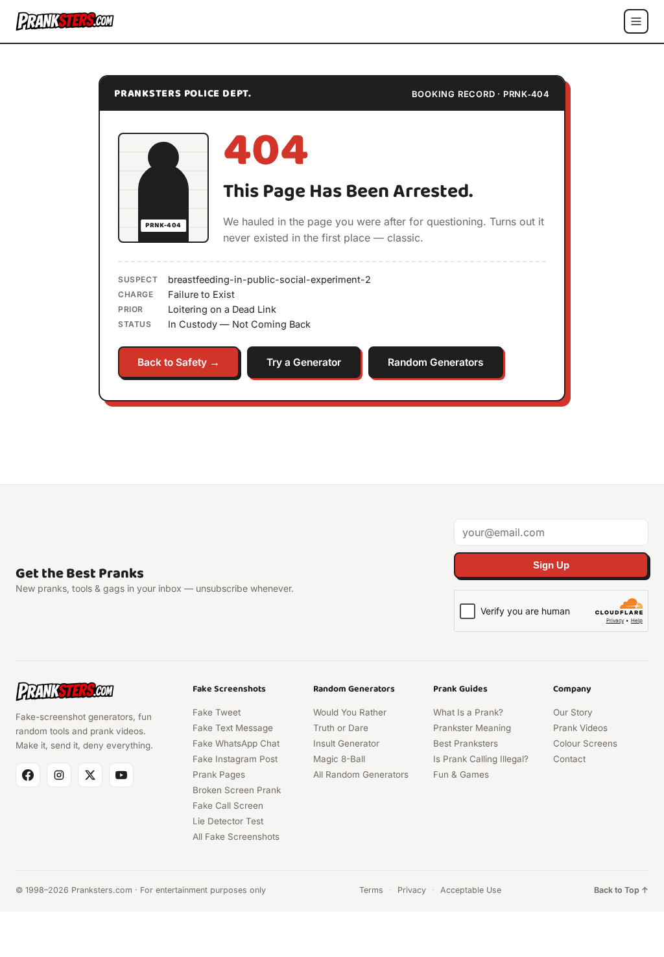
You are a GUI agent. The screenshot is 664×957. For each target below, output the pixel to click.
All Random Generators (361, 774)
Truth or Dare (340, 728)
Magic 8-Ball (339, 759)
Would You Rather (349, 712)
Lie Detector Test (228, 821)
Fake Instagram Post (235, 759)
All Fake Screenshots (236, 836)
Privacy (411, 890)
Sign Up (551, 565)
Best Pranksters (465, 743)
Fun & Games (461, 774)
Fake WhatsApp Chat (236, 743)
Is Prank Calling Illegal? (480, 759)
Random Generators (436, 362)
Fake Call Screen (228, 805)
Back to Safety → (178, 362)
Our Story (573, 712)
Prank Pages (219, 774)
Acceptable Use (470, 890)
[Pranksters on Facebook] (28, 775)
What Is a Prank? (468, 712)
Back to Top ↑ (621, 890)
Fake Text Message (233, 728)
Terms (371, 890)
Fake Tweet (217, 712)
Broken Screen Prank (237, 790)
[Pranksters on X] (90, 775)
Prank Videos (580, 728)
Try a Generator (304, 362)
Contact (569, 759)
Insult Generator (346, 743)
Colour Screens (585, 743)
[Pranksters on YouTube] (121, 775)
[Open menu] (636, 21)
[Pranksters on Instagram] (59, 775)
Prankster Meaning (472, 728)
